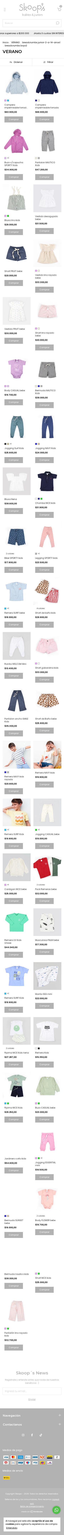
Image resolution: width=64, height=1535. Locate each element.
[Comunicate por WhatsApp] (56, 1510)
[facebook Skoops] (32, 1435)
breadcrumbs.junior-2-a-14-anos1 (41, 42)
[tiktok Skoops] (40, 1435)
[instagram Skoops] (23, 1435)
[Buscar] (57, 23)
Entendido (11, 1527)
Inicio (6, 42)
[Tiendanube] (32, 1512)
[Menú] (5, 9)
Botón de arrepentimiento (32, 1506)
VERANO (15, 42)
